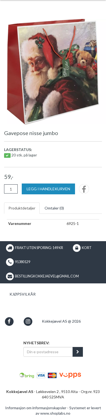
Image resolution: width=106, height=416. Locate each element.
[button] (9, 321)
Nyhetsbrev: (36, 342)
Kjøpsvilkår (23, 294)
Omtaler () (54, 208)
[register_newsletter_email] (78, 352)
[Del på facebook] (84, 190)
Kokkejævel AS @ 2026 (61, 321)
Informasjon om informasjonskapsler (35, 407)
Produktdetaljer (21, 208)
